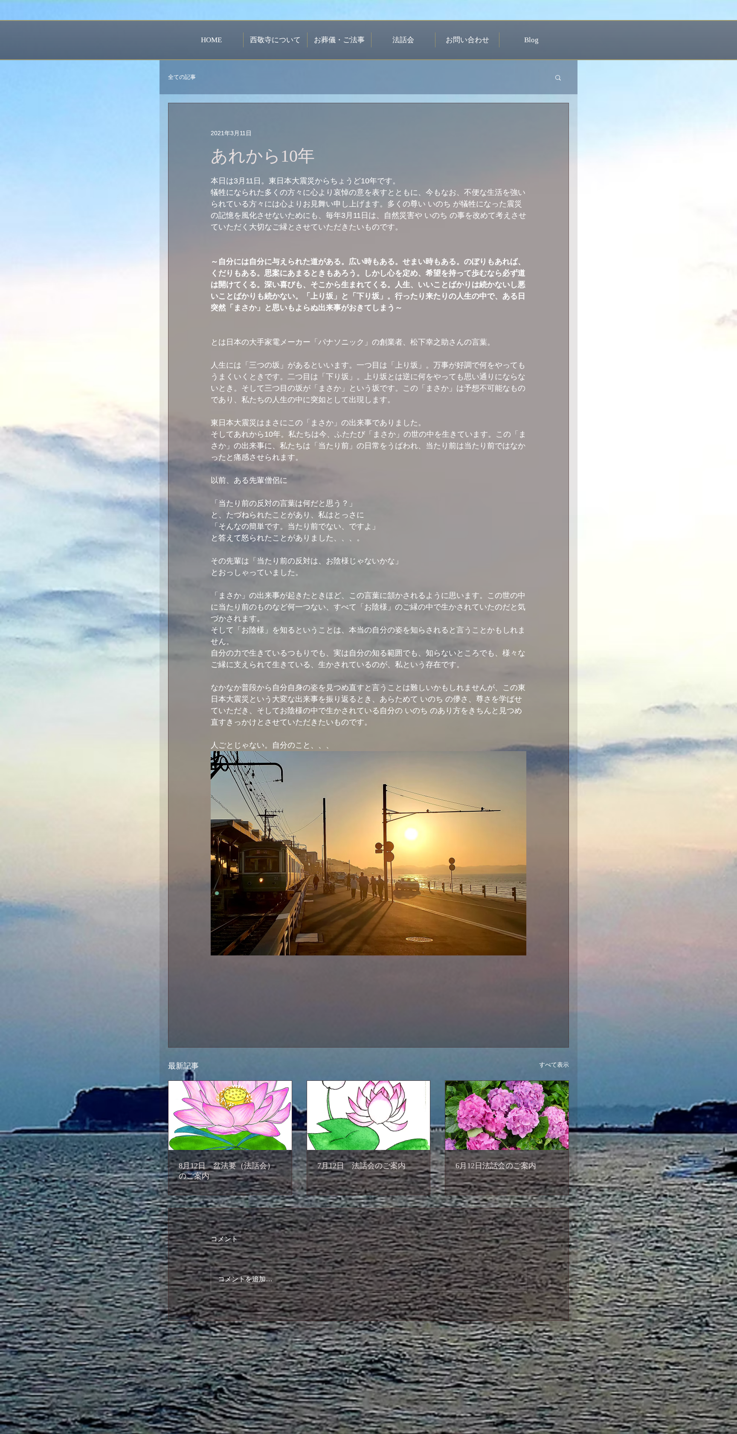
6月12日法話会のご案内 (496, 1165)
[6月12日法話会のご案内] (507, 1115)
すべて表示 (554, 1064)
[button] (558, 77)
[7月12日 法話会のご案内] (368, 1115)
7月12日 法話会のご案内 (361, 1165)
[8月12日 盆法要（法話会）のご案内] (230, 1115)
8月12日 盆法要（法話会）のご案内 (227, 1170)
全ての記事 (182, 77)
